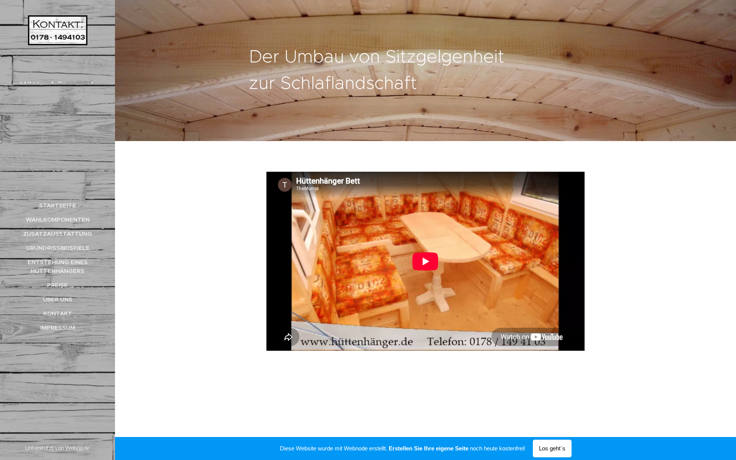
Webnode (77, 448)
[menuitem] (57, 205)
